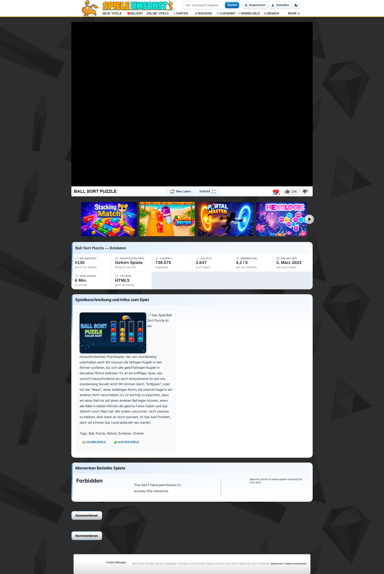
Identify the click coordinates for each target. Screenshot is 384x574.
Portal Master (225, 234)
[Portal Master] (225, 219)
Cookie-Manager (116, 562)
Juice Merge (167, 234)
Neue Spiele (112, 13)
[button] (291, 191)
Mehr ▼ (294, 13)
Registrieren (257, 5)
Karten (180, 13)
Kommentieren (87, 515)
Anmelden (282, 5)
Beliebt (135, 13)
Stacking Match (109, 234)
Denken (271, 13)
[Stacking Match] (109, 219)
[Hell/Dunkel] (296, 5)
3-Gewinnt (226, 13)
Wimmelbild (248, 13)
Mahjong (203, 13)
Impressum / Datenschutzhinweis (289, 563)
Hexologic (284, 234)
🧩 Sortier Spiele (126, 442)
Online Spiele (157, 13)
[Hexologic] (284, 219)
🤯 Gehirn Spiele (94, 442)
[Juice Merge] (167, 219)
